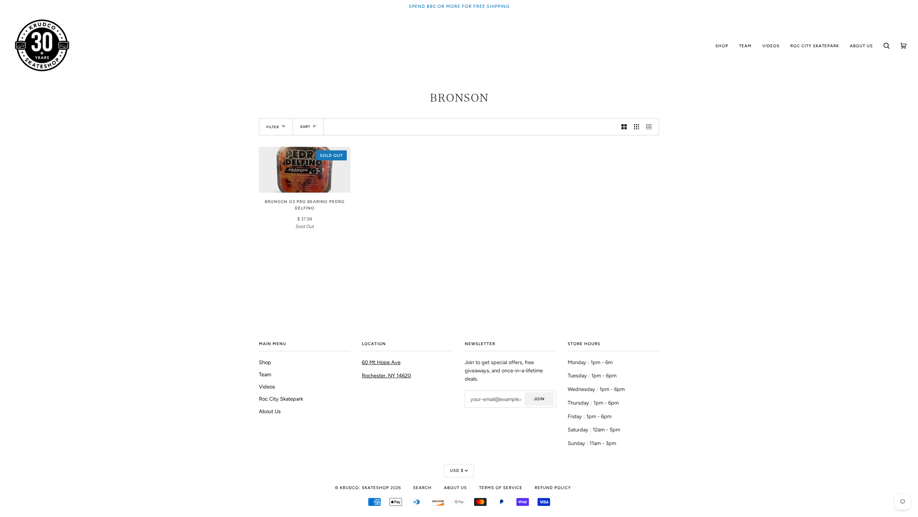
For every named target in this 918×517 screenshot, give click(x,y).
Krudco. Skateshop (364, 487)
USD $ (456, 470)
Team (265, 374)
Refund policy (553, 487)
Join (539, 398)
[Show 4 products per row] (651, 127)
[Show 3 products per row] (636, 127)
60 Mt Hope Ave (381, 362)
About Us (270, 411)
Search (422, 487)
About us (455, 487)
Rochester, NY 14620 (386, 375)
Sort (305, 127)
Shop (265, 362)
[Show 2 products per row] (624, 127)
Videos (267, 386)
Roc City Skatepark (281, 399)
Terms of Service (500, 487)
